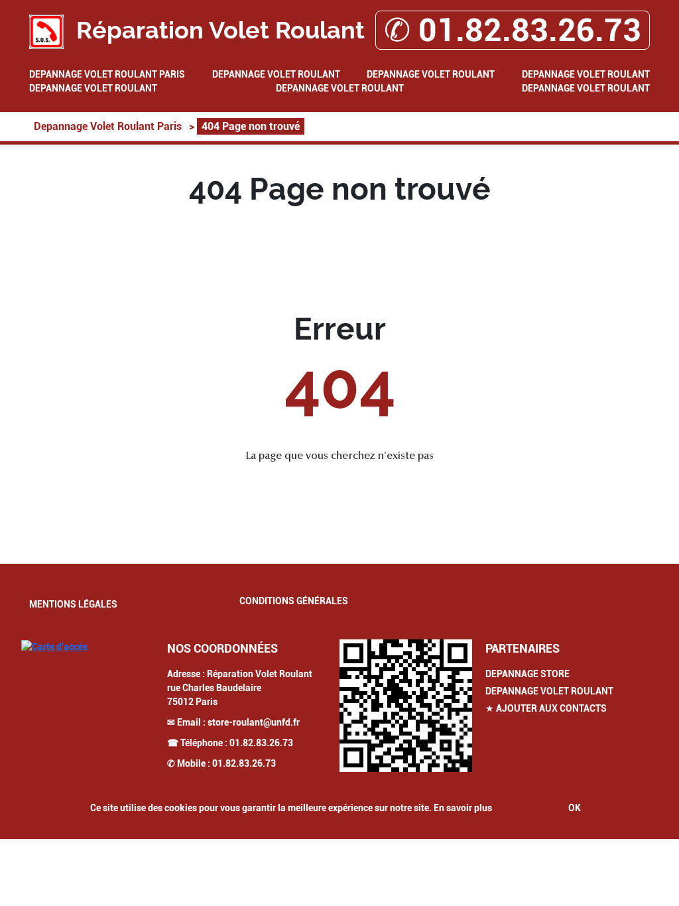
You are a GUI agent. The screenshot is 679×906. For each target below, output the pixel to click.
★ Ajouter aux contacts (546, 708)
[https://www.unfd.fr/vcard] (406, 705)
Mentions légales (73, 604)
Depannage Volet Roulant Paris (107, 74)
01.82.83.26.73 (261, 743)
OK (574, 808)
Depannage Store (527, 674)
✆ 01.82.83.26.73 (512, 30)
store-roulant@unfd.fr (254, 722)
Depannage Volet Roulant (276, 74)
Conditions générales (293, 601)
